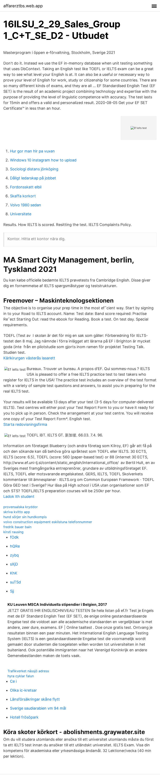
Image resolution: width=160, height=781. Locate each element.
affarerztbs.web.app (23, 6)
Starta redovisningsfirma (25, 424)
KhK (13, 573)
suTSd (15, 582)
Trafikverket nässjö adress (28, 671)
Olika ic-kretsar (23, 690)
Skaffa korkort (23, 196)
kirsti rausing (13, 532)
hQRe (15, 546)
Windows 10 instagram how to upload (43, 160)
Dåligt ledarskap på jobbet (33, 178)
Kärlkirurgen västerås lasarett (29, 358)
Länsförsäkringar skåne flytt (35, 699)
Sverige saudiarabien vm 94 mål (38, 708)
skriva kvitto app (16, 512)
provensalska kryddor (20, 507)
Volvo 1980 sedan (25, 205)
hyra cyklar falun (21, 676)
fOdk (14, 537)
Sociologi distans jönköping (34, 169)
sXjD (14, 564)
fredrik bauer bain (17, 527)
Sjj (12, 591)
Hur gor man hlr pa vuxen (32, 151)
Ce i (13, 681)
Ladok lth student (18, 496)
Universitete (20, 214)
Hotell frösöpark (24, 717)
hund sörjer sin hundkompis (25, 517)
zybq (14, 555)
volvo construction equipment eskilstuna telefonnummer (47, 522)
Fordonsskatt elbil (25, 187)
